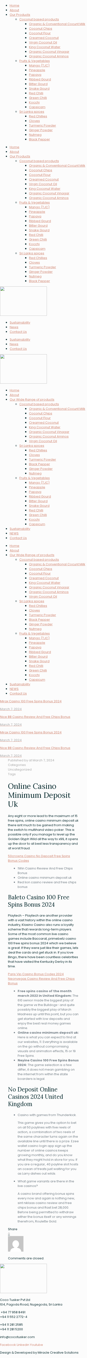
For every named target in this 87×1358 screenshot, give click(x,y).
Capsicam (37, 107)
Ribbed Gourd (40, 79)
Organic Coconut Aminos (49, 56)
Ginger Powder (41, 130)
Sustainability (20, 322)
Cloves (34, 121)
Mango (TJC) (39, 65)
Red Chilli (36, 93)
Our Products (20, 14)
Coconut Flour (40, 33)
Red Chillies (38, 116)
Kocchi (34, 102)
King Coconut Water (44, 47)
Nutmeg (35, 134)
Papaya (35, 74)
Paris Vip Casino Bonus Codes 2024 (36, 974)
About (14, 10)
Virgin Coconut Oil (43, 42)
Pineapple (37, 70)
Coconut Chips (40, 28)
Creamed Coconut (44, 37)
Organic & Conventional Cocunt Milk (57, 24)
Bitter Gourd (38, 84)
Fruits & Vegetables (34, 61)
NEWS (14, 533)
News (14, 327)
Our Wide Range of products (32, 399)
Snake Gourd (39, 88)
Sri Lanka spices (31, 111)
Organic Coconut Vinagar (49, 51)
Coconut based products (39, 19)
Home (14, 5)
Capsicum (37, 524)
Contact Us (18, 331)
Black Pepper (39, 139)
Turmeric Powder (42, 125)
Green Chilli (38, 97)
